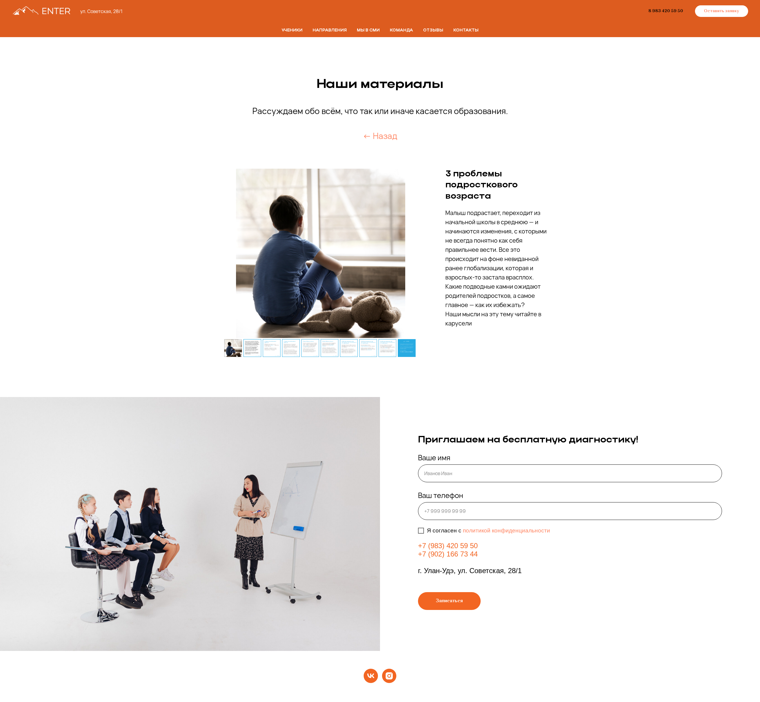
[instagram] (389, 676)
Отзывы (433, 30)
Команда (401, 30)
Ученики (292, 30)
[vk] (371, 676)
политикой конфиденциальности (506, 530)
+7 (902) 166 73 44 (448, 554)
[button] (721, 11)
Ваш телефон (440, 495)
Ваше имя (434, 457)
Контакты (466, 30)
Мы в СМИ (368, 30)
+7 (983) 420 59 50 (448, 546)
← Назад (380, 135)
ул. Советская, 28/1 (101, 11)
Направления (330, 30)
